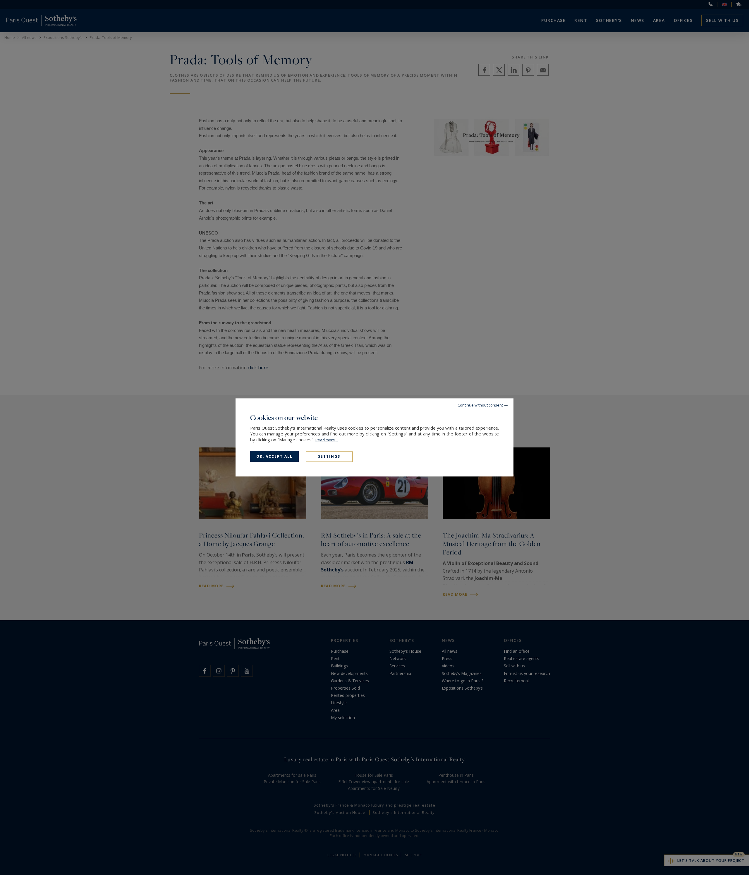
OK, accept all (274, 456)
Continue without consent (480, 405)
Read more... (326, 439)
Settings (329, 456)
